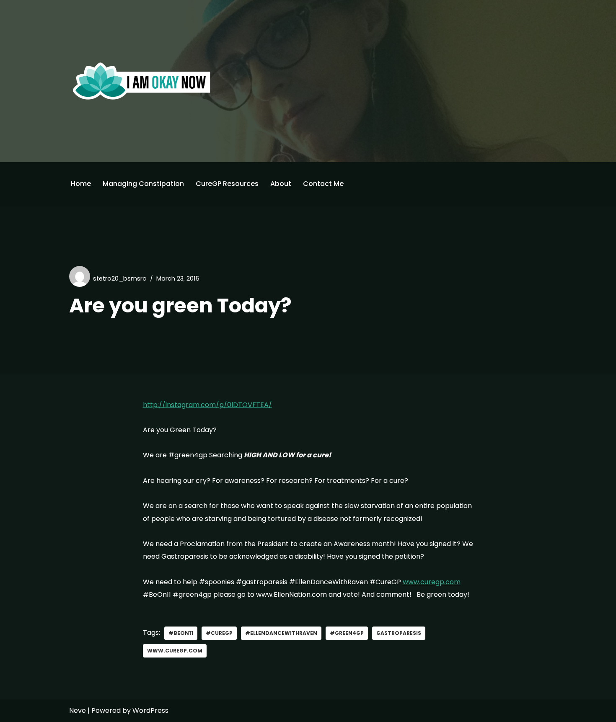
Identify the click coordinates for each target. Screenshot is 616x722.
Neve (77, 710)
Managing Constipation (143, 183)
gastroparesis (398, 633)
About (280, 183)
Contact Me (323, 183)
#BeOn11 (180, 633)
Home (81, 183)
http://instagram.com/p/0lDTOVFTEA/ (207, 405)
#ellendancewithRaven (281, 633)
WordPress (150, 710)
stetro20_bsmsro (120, 278)
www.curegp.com (432, 582)
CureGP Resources (227, 183)
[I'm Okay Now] (141, 80)
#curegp (219, 633)
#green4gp (347, 633)
